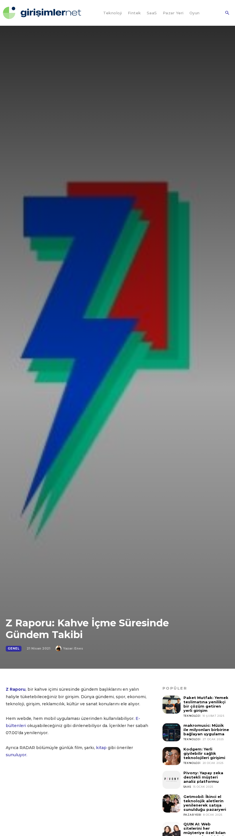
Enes (78, 648)
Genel (13, 648)
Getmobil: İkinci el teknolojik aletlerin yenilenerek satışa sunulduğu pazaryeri (204, 803)
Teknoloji (192, 715)
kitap (101, 747)
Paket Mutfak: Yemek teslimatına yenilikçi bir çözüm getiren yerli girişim (205, 704)
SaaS (187, 786)
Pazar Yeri (192, 814)
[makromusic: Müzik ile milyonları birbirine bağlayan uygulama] (171, 732)
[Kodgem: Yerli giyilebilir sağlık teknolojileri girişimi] (171, 756)
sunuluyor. (16, 754)
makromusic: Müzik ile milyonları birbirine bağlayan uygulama (206, 729)
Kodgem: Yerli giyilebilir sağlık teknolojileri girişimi (204, 753)
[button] (227, 13)
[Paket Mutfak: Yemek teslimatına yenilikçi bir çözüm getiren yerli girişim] (171, 705)
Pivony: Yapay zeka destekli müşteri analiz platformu (203, 777)
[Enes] (59, 648)
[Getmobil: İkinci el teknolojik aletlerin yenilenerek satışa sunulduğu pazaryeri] (171, 804)
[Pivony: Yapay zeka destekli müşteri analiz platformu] (171, 780)
